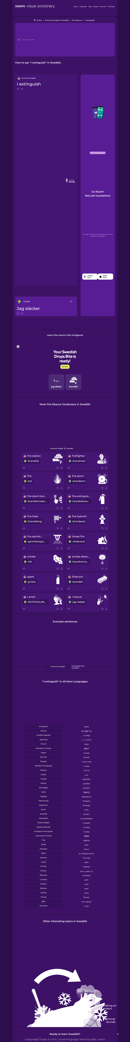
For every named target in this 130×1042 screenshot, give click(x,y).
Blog (90, 6)
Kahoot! (95, 6)
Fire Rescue (77, 20)
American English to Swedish (57, 20)
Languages (83, 6)
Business (103, 6)
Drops (75, 6)
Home (39, 20)
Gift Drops (111, 6)
